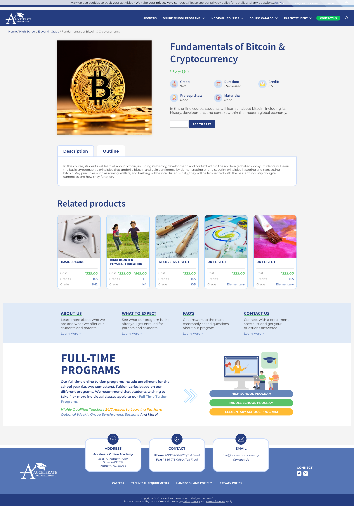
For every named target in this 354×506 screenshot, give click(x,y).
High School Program (251, 394)
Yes (276, 2)
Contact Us (241, 459)
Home (12, 31)
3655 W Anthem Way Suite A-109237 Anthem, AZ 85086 (113, 462)
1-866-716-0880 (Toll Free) (180, 459)
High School (27, 31)
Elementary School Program (251, 412)
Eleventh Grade (48, 31)
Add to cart (202, 124)
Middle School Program (251, 403)
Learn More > (71, 333)
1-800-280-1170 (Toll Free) (182, 455)
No (281, 2)
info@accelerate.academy (241, 455)
